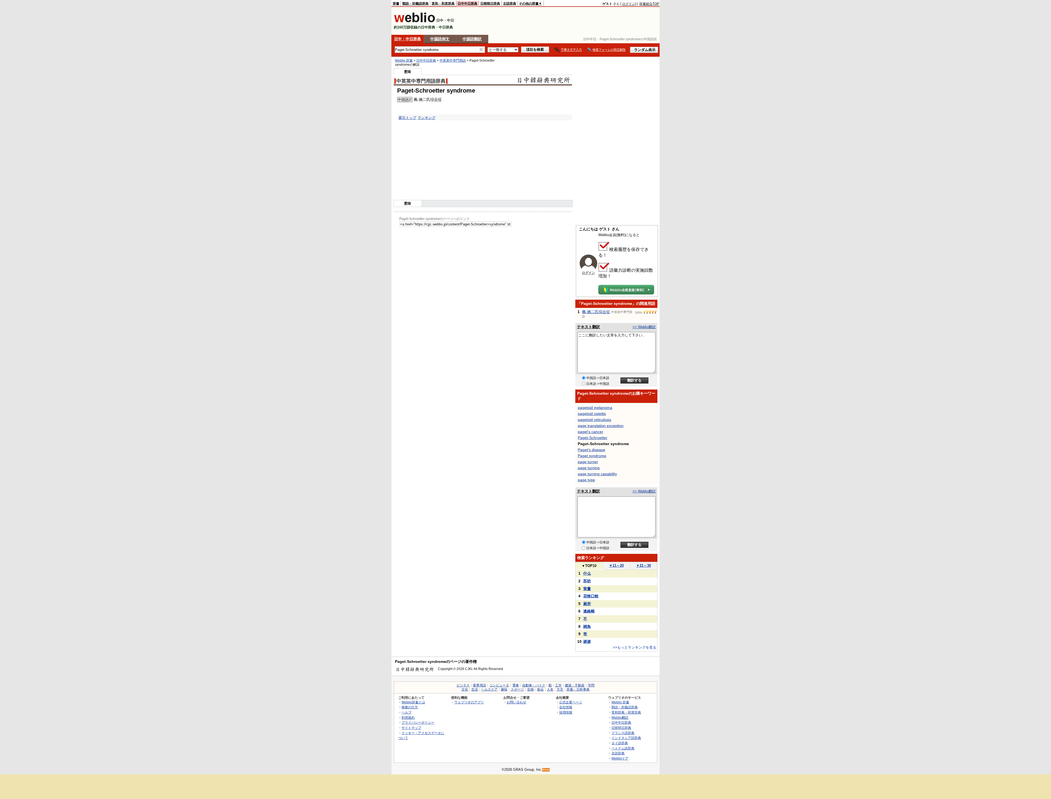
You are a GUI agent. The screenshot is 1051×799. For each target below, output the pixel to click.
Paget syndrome (592, 456)
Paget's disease (591, 450)
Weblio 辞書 (404, 60)
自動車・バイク (533, 685)
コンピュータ (499, 685)
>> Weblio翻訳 (644, 327)
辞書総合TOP (649, 4)
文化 (464, 689)
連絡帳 (589, 611)
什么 (587, 573)
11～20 (616, 565)
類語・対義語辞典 (415, 3)
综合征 (436, 99)
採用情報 (565, 712)
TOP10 (589, 566)
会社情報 (565, 707)
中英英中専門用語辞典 (421, 81)
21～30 (643, 565)
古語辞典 (509, 3)
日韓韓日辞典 (490, 3)
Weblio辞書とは (413, 702)
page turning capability (597, 474)
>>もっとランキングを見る (634, 647)
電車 (515, 685)
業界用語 (479, 685)
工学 (558, 685)
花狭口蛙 (591, 596)
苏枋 (587, 581)
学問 (591, 685)
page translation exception (600, 425)
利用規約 (408, 717)
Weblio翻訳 (619, 717)
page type (586, 480)
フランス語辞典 (622, 733)
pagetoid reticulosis (594, 419)
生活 (474, 689)
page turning (589, 468)
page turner (588, 462)
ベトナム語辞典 (622, 748)
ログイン (628, 4)
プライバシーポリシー (418, 722)
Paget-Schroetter (592, 438)
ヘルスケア (489, 689)
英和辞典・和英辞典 (626, 712)
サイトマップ (411, 727)
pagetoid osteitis (592, 413)
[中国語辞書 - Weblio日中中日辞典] (414, 21)
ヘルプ (406, 712)
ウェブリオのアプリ (469, 702)
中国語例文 (439, 39)
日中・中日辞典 (407, 39)
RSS (546, 769)
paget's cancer (590, 431)
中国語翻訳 (472, 39)
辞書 (396, 3)
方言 (560, 689)
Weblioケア (619, 758)
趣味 (504, 689)
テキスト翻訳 (588, 327)
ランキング (426, 118)
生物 (530, 689)
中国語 (403, 100)
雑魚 (587, 626)
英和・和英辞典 (443, 3)
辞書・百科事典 (578, 689)
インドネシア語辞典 (626, 738)
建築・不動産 (575, 685)
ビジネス (463, 685)
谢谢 (587, 641)
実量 (587, 588)
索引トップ (407, 118)
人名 (550, 689)
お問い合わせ (516, 702)
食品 (540, 689)
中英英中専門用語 (453, 60)
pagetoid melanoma (595, 407)
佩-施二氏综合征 (596, 312)
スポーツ (517, 689)
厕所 (587, 604)
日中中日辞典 (467, 3)
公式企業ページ (570, 702)
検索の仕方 (410, 707)
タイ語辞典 (619, 743)
